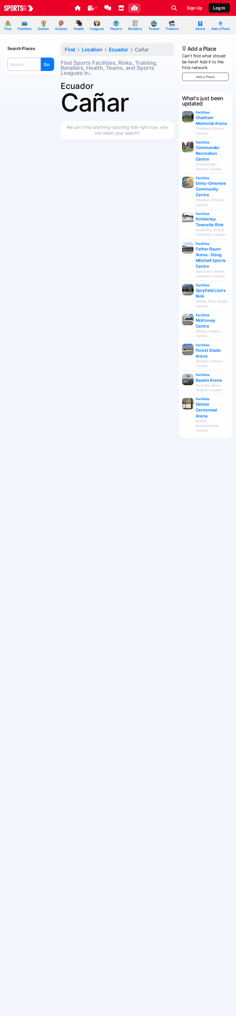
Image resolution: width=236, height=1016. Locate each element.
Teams (153, 29)
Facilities (25, 29)
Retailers (135, 29)
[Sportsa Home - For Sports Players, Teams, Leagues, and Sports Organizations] (21, 8)
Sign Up (194, 8)
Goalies (61, 29)
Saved (200, 29)
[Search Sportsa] (174, 8)
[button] (78, 8)
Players (116, 29)
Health (79, 29)
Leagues (97, 29)
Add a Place (220, 29)
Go (47, 64)
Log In (219, 8)
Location (92, 50)
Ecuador (118, 50)
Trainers (172, 29)
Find (7, 29)
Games (43, 29)
